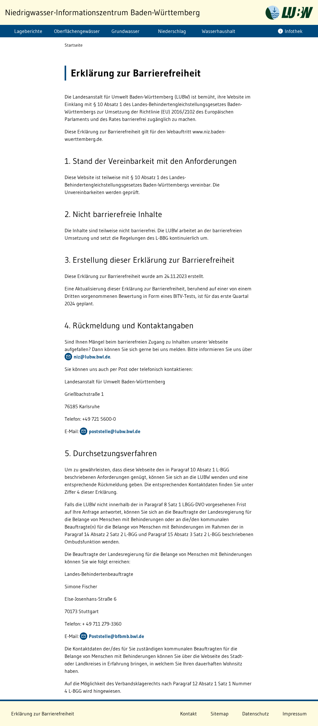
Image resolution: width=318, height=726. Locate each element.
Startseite (74, 45)
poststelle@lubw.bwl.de (114, 431)
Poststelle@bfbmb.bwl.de (116, 636)
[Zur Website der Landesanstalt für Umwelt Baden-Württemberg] (289, 13)
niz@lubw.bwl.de (92, 357)
